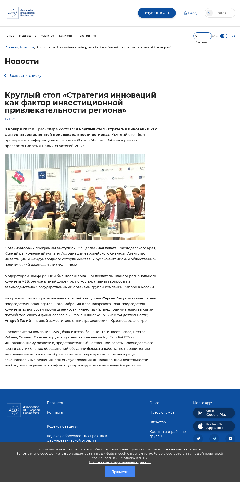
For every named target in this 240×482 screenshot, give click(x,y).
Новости (27, 47)
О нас (154, 403)
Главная (11, 47)
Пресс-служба (162, 412)
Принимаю (120, 472)
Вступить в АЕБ (156, 13)
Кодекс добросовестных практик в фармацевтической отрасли (77, 438)
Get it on (216, 413)
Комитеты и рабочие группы (168, 434)
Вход (192, 13)
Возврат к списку (25, 76)
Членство (158, 422)
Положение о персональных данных (120, 462)
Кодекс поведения (63, 426)
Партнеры (56, 403)
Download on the (215, 426)
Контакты (55, 412)
